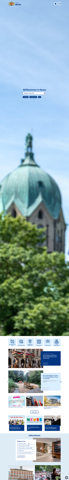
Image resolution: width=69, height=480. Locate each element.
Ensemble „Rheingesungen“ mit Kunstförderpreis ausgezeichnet (50, 377)
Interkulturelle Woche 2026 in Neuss (15, 407)
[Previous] (8, 382)
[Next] (60, 382)
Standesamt (21, 450)
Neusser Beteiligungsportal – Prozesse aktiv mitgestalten (51, 428)
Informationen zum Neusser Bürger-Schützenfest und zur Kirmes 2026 (50, 356)
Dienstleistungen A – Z (23, 443)
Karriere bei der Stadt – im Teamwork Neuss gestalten (15, 428)
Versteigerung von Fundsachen (32, 407)
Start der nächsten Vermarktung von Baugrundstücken (51, 407)
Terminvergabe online (23, 446)
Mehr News (34, 412)
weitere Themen (21, 456)
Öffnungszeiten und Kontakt (24, 448)
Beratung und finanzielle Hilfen (25, 452)
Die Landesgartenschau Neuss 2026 (33, 428)
